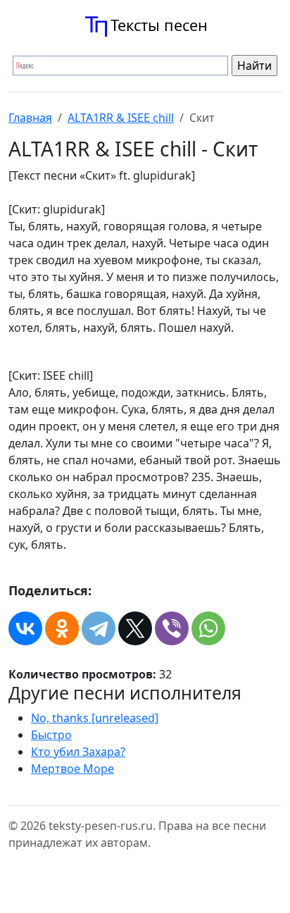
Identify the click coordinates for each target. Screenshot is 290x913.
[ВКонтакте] (25, 628)
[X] (135, 628)
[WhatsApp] (208, 628)
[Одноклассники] (62, 628)
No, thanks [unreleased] (94, 718)
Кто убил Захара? (78, 751)
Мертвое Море (72, 768)
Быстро (51, 735)
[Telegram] (98, 628)
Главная (30, 117)
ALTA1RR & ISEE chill (121, 117)
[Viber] (172, 628)
